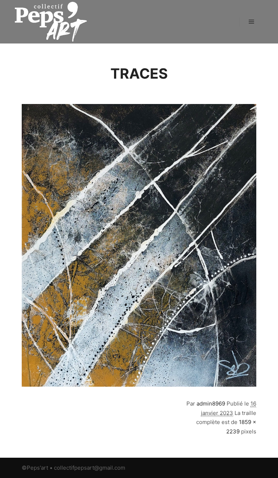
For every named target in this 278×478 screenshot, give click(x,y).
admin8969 (211, 403)
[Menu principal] (251, 21)
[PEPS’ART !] (50, 21)
